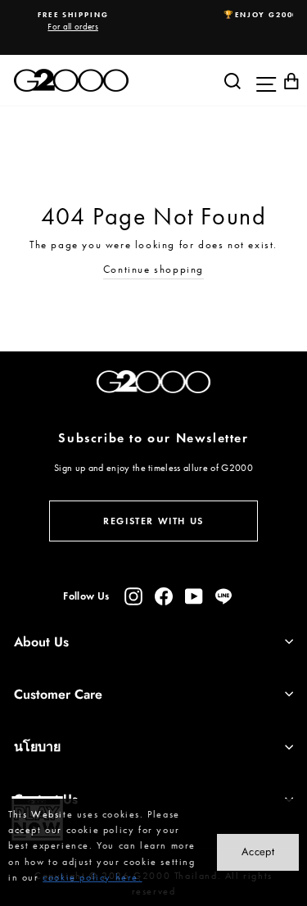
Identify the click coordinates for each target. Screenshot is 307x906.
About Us (41, 641)
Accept (258, 851)
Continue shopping (153, 269)
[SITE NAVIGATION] (262, 80)
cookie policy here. (92, 877)
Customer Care (58, 694)
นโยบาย (37, 746)
